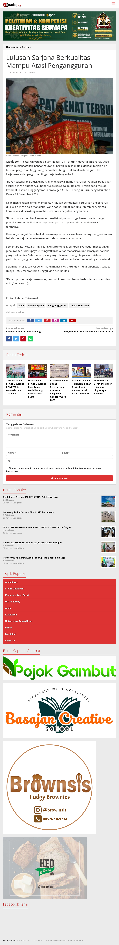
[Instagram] (56, 320)
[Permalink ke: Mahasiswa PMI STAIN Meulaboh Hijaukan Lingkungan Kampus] (103, 371)
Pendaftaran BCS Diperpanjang (23, 330)
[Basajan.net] (12, 4)
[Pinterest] (48, 320)
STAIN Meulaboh (80, 305)
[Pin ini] (23, 338)
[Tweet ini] (16, 338)
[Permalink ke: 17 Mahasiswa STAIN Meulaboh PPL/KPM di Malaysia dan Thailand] (15, 371)
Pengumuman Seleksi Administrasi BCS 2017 (88, 330)
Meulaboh (10, 634)
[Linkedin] (64, 320)
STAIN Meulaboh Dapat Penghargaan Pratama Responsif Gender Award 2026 (59, 390)
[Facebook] (31, 320)
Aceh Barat (11, 582)
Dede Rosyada (36, 305)
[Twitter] (39, 320)
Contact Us (24, 940)
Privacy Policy (76, 940)
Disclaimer (37, 940)
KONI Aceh (11, 614)
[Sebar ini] (9, 338)
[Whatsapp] (30, 338)
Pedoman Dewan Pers (56, 940)
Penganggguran (57, 305)
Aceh (21, 305)
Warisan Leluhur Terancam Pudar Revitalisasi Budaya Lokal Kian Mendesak (81, 387)
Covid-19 (10, 640)
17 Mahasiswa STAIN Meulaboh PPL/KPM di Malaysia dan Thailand (15, 387)
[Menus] (113, 4)
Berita (8, 627)
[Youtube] (73, 320)
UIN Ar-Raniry (12, 601)
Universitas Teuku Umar (18, 621)
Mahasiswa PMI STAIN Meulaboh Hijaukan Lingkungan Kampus (103, 387)
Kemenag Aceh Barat (17, 595)
